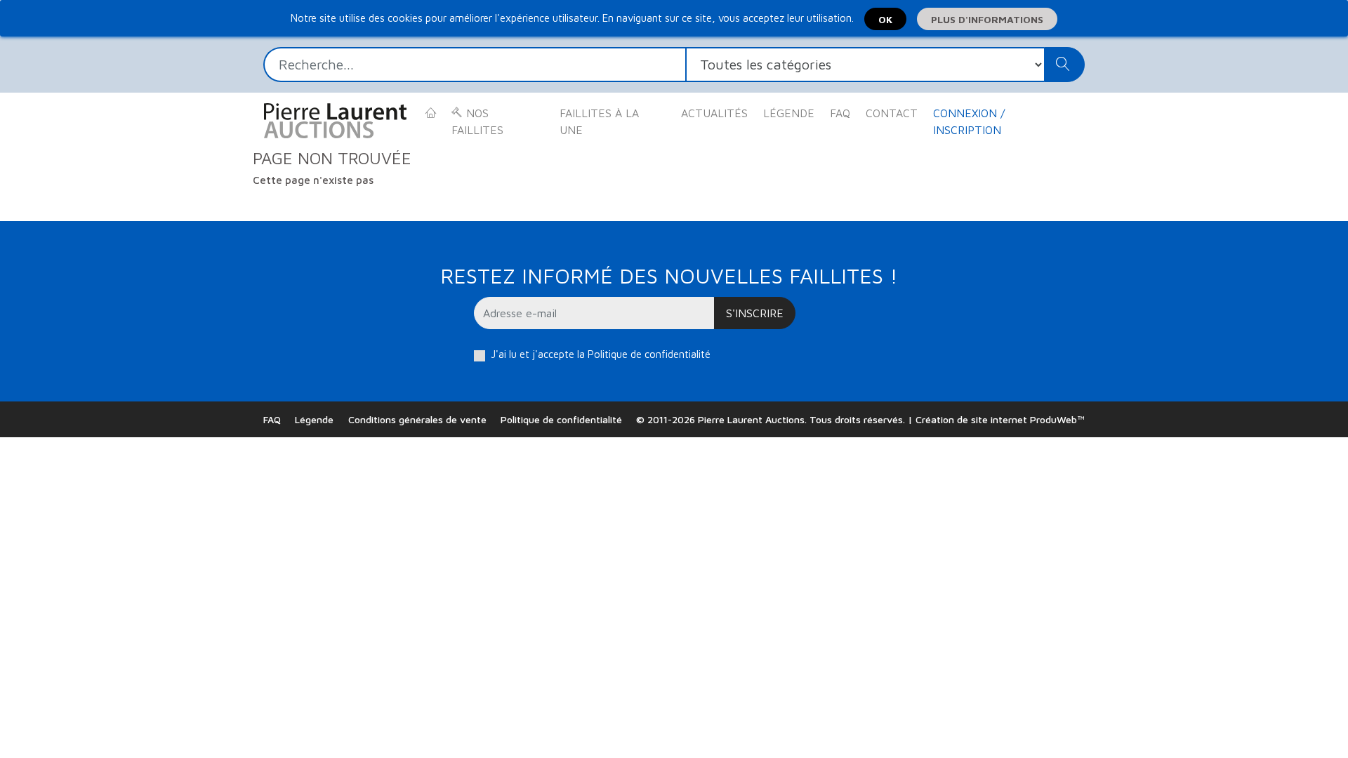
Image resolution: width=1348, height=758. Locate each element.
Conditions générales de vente (417, 419)
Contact (892, 113)
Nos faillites (477, 121)
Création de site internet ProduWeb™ (1000, 419)
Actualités (714, 113)
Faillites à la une (599, 121)
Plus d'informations (987, 19)
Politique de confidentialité (649, 354)
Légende (788, 113)
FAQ (840, 113)
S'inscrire (755, 313)
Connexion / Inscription (969, 121)
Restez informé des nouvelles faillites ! (668, 275)
